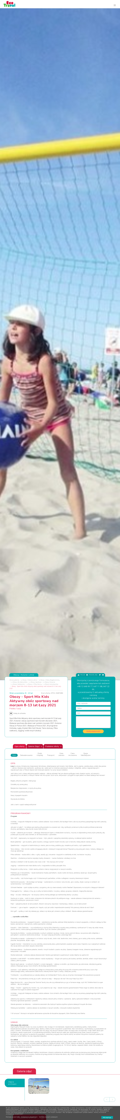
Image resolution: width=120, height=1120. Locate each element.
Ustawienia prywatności (29, 1117)
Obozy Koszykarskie (51, 684)
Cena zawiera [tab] (61, 754)
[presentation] (107, 1099)
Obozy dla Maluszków (20, 682)
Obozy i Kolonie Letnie (29, 680)
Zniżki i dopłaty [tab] (39, 754)
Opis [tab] (14, 755)
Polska (12, 709)
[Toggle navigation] (115, 5)
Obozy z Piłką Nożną (35, 684)
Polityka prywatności (13, 1117)
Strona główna (14, 680)
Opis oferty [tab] (19, 746)
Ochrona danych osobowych (48, 1117)
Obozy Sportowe (36, 682)
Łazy (19, 709)
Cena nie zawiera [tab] (72, 754)
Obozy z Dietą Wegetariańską (50, 680)
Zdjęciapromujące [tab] (12, 1083)
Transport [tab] (50, 755)
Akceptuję (107, 1117)
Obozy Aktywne (50, 682)
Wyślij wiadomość (93, 731)
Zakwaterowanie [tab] (26, 755)
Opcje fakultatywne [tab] (85, 754)
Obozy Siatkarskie (19, 684)
